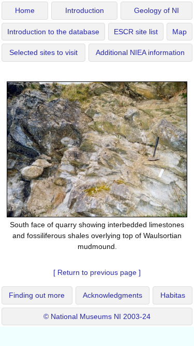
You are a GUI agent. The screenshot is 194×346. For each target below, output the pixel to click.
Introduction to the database (53, 32)
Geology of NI (156, 11)
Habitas (172, 295)
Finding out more (37, 295)
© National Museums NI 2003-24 (97, 317)
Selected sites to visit (43, 53)
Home (25, 11)
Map (179, 32)
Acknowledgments (112, 295)
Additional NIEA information (140, 53)
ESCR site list (136, 32)
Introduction (84, 11)
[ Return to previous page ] (97, 272)
